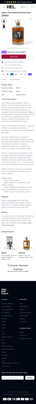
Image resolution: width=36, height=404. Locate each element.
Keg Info (22, 309)
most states (12, 200)
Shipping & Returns (26, 338)
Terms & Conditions (26, 312)
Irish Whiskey (6, 312)
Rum (3, 334)
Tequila (4, 322)
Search (22, 332)
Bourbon (4, 318)
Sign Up (29, 377)
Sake (3, 343)
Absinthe (4, 358)
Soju (3, 340)
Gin (3, 331)
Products (4, 79)
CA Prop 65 (23, 322)
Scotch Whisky (6, 306)
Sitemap (22, 318)
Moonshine (5, 355)
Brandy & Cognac (7, 337)
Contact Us (23, 335)
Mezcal (4, 325)
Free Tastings (24, 306)
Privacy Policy (24, 315)
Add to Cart (13, 56)
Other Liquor (5, 366)
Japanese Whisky (15, 79)
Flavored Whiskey (7, 346)
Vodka (3, 328)
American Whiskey (7, 303)
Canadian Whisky (7, 315)
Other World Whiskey (8, 349)
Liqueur (4, 352)
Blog (21, 303)
